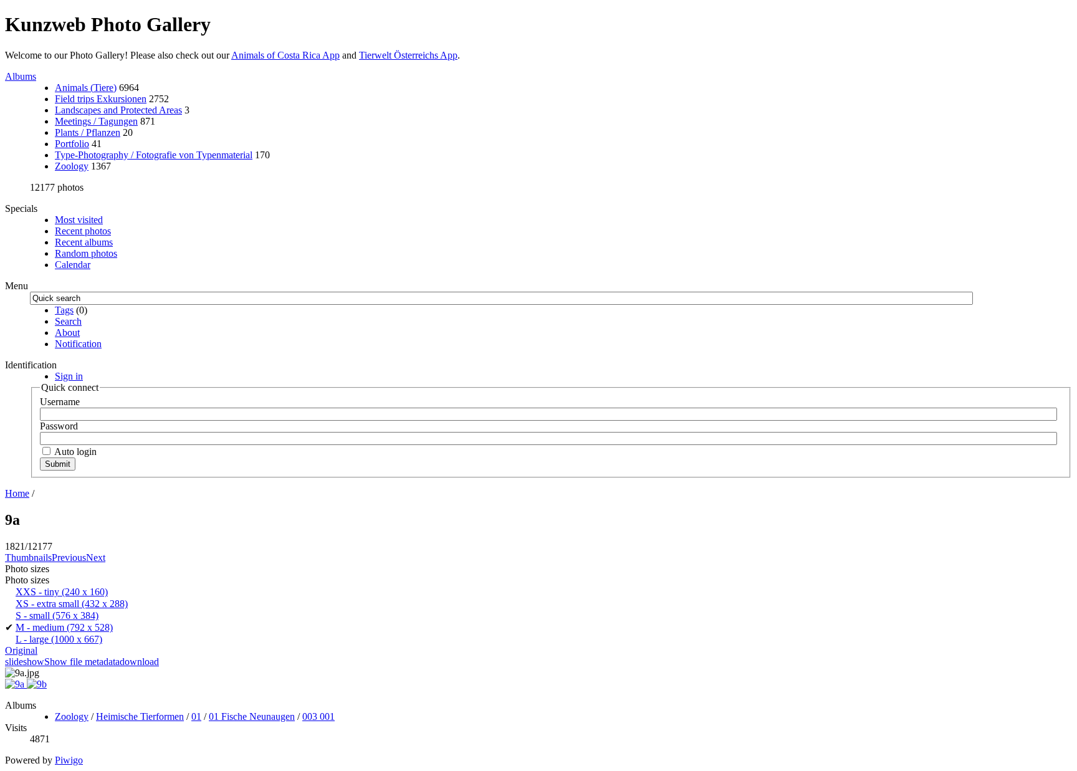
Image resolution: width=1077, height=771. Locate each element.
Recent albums (84, 242)
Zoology (72, 166)
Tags (64, 310)
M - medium (64, 627)
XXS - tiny (62, 592)
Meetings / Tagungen (96, 121)
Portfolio (72, 143)
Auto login (74, 451)
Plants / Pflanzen (87, 132)
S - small (57, 615)
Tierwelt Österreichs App (408, 55)
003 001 (318, 716)
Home (17, 493)
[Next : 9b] (37, 684)
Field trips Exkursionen (100, 98)
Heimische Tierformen (140, 716)
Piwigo (69, 760)
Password (59, 426)
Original (21, 650)
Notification (78, 343)
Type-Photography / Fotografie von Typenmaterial (153, 155)
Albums (20, 76)
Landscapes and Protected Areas (118, 110)
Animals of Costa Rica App (285, 55)
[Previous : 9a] (16, 684)
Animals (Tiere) (86, 87)
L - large (59, 639)
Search (68, 321)
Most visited (79, 219)
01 (196, 716)
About (67, 332)
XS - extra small (72, 603)
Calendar (72, 264)
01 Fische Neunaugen (252, 716)
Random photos (86, 253)
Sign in (69, 376)
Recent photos (83, 231)
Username (60, 401)
